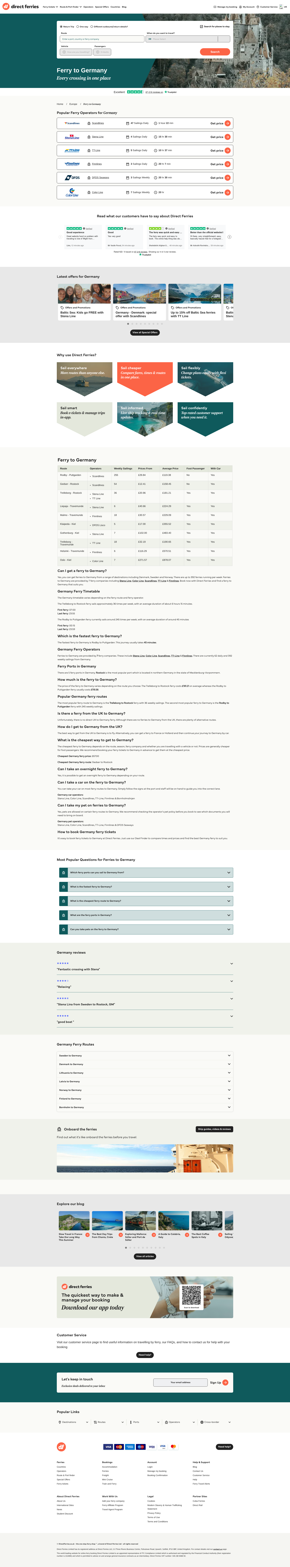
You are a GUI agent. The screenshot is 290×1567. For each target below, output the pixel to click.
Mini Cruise (107, 1479)
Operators (88, 7)
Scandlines (151, 581)
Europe (73, 104)
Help (195, 1479)
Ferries (105, 1471)
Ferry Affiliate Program (112, 1505)
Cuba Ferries (199, 1501)
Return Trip (68, 26)
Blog (124, 7)
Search (215, 51)
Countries (115, 7)
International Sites (65, 1505)
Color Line (138, 581)
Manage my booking (156, 1471)
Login (150, 1467)
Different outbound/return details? (111, 26)
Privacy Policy (154, 1513)
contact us (217, 1549)
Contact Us (198, 1471)
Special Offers (102, 7)
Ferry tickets (62, 1484)
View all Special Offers (145, 332)
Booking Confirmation (157, 1475)
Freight (105, 1475)
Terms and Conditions (157, 1521)
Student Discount (65, 1513)
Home (60, 104)
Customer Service (201, 1475)
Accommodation (109, 1467)
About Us (61, 1501)
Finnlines (174, 581)
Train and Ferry (109, 1484)
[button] (146, 873)
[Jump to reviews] (145, 91)
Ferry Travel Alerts (201, 1484)
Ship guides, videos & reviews (214, 1129)
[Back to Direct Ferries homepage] (20, 7)
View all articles (145, 1256)
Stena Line (125, 581)
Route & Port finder (66, 1475)
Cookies (151, 1501)
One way (84, 26)
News (59, 1509)
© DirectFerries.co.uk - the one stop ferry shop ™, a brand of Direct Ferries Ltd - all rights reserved (97, 1544)
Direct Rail (198, 1505)
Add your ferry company (113, 1501)
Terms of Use (153, 1517)
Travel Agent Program (112, 1509)
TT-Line (162, 581)
